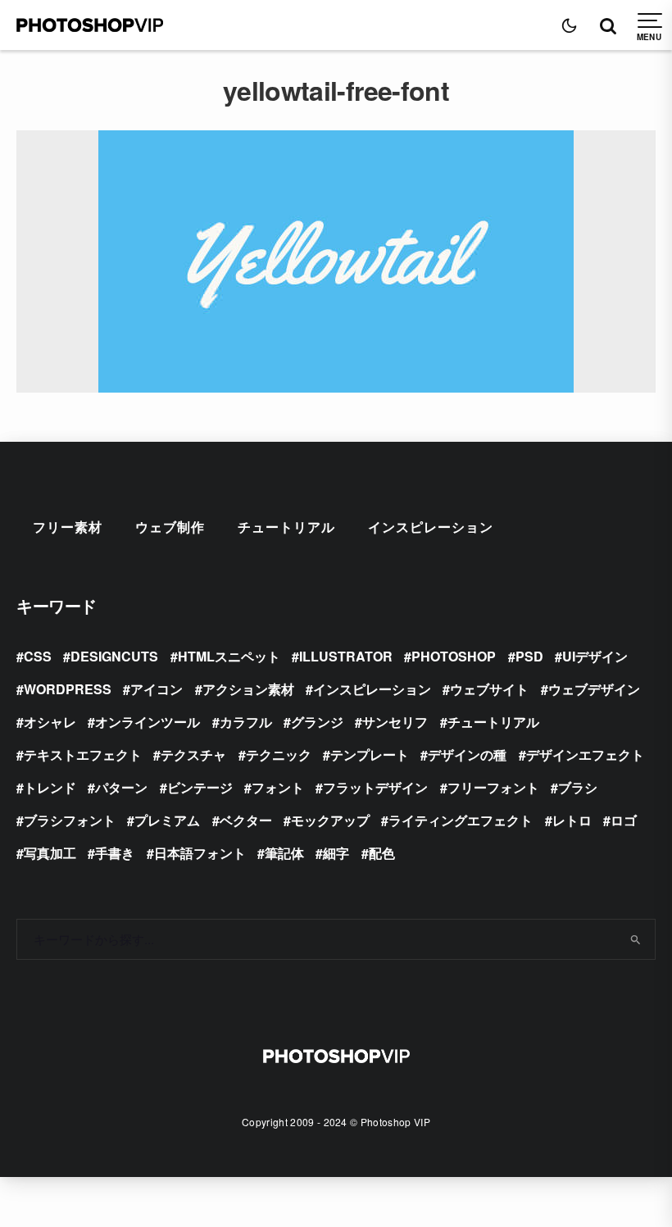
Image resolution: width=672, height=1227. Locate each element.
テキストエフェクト (83, 754)
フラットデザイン (375, 787)
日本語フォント (200, 852)
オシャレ (50, 721)
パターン (121, 787)
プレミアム (167, 820)
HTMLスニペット (229, 656)
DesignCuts (114, 656)
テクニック (278, 754)
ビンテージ (200, 787)
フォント (278, 787)
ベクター (246, 820)
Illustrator (346, 656)
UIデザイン (595, 656)
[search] (636, 939)
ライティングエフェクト (460, 820)
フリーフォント (493, 787)
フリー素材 (67, 526)
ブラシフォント (70, 820)
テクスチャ (193, 754)
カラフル (246, 721)
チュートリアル (286, 526)
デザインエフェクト (585, 754)
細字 (336, 852)
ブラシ (577, 787)
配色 (382, 852)
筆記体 (284, 852)
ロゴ (624, 820)
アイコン (156, 688)
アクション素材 (248, 688)
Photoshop (453, 656)
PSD (529, 656)
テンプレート (369, 754)
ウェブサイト (489, 688)
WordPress (67, 688)
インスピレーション (430, 526)
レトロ (572, 820)
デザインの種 (467, 754)
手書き (114, 852)
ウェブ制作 (170, 526)
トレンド (50, 787)
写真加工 (50, 852)
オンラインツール (147, 721)
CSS (38, 656)
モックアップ (330, 820)
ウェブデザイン (594, 688)
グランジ (317, 721)
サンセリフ (395, 721)
